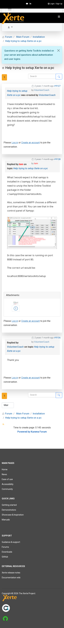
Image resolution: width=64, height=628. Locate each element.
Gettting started (9, 505)
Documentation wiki (11, 577)
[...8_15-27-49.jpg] (16, 308)
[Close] (58, 50)
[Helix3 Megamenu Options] (59, 17)
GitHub (5, 557)
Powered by (23, 431)
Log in (15, 142)
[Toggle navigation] (10, 9)
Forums (5, 547)
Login (52, 4)
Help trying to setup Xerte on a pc (30, 168)
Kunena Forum (39, 431)
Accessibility (7, 484)
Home (4, 469)
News (4, 474)
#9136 (57, 337)
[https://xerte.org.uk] (32, 598)
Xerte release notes (11, 572)
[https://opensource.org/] (32, 618)
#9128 (57, 159)
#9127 (57, 86)
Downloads (7, 552)
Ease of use (7, 479)
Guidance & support (11, 542)
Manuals (6, 519)
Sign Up (59, 4)
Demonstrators (9, 510)
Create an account (30, 142)
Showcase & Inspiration (13, 515)
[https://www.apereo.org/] (32, 608)
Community (7, 489)
